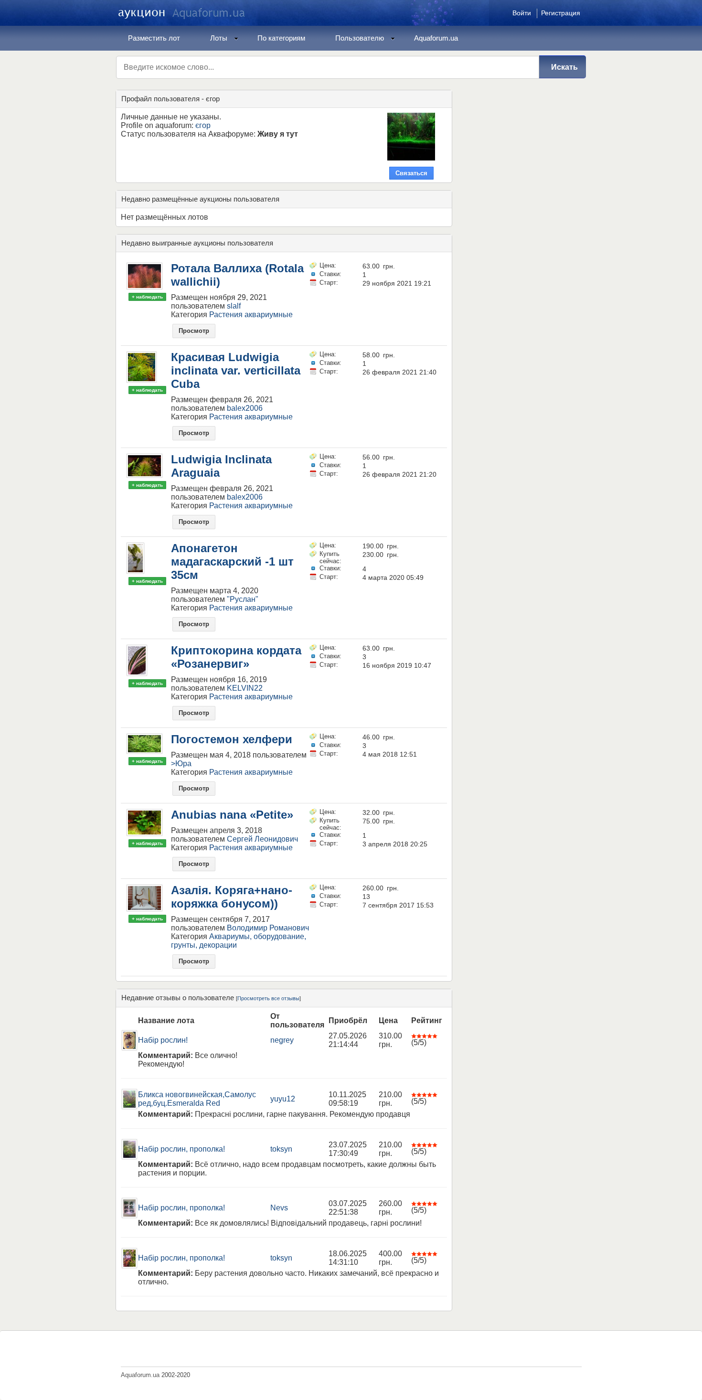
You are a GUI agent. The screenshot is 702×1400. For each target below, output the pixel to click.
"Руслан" (242, 599)
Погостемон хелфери (231, 739)
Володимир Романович (268, 928)
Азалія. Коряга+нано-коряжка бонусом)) (231, 897)
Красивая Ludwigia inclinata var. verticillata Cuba (235, 370)
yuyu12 (282, 1099)
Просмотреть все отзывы (268, 998)
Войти (521, 13)
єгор (203, 125)
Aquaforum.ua (436, 38)
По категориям (281, 38)
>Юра (181, 763)
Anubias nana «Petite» (232, 814)
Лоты (218, 38)
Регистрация (560, 13)
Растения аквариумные (251, 314)
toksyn (281, 1149)
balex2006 (245, 408)
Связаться (411, 173)
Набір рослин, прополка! (181, 1149)
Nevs (279, 1208)
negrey (282, 1040)
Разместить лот (154, 38)
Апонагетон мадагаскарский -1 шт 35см (232, 561)
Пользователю (359, 38)
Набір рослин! (163, 1040)
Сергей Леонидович (262, 839)
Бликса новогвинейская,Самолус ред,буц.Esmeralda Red (197, 1098)
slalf (234, 306)
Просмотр (194, 330)
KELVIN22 (245, 688)
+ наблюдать (147, 296)
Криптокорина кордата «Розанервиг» (236, 657)
